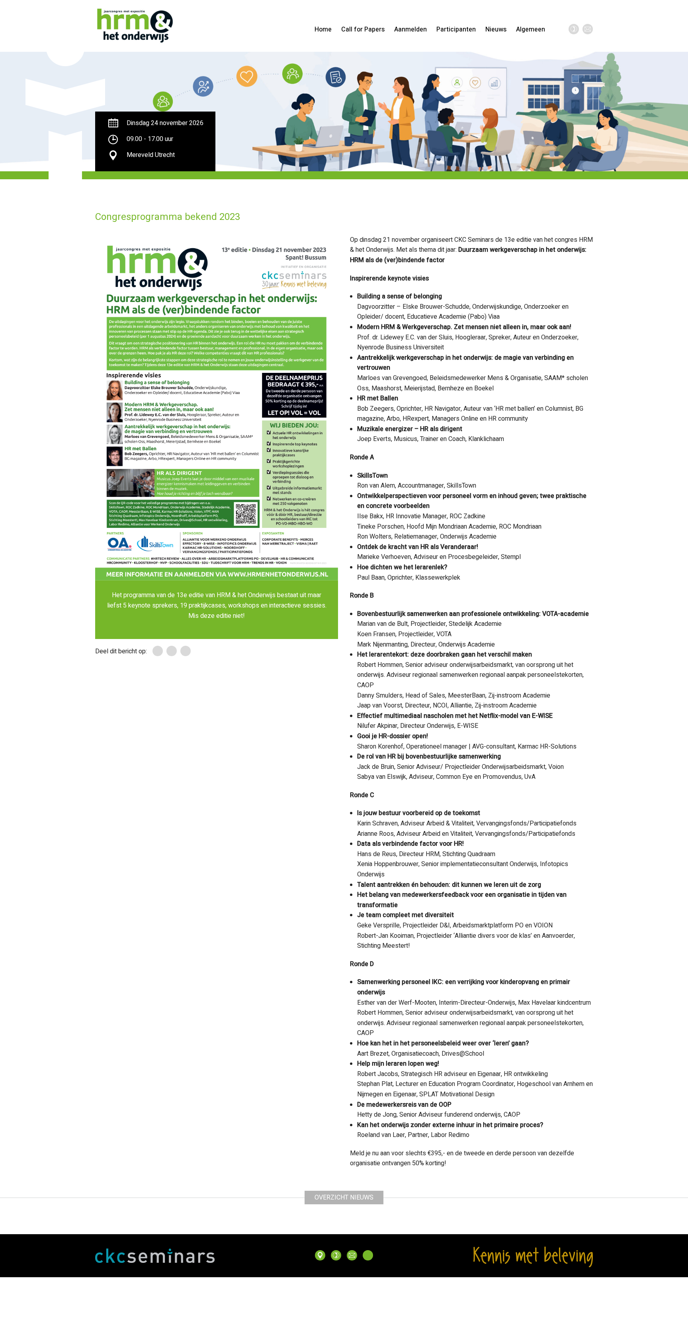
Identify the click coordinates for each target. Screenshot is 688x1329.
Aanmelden (410, 29)
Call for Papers (363, 29)
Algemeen (530, 29)
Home (323, 29)
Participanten (456, 29)
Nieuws (495, 29)
